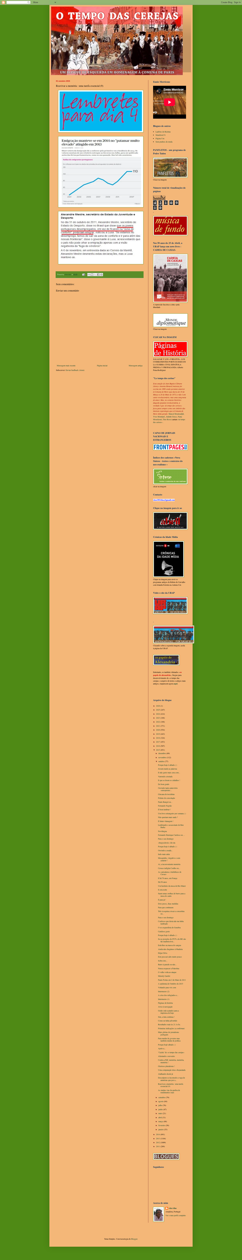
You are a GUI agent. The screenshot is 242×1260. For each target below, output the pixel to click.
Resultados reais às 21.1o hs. (169, 1024)
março (161, 1121)
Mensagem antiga (135, 365)
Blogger (134, 1238)
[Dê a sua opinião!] (92, 274)
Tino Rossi (167, 419)
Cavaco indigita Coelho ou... (169, 868)
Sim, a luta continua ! (166, 1016)
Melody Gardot (164, 976)
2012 (158, 1142)
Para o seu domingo (166, 838)
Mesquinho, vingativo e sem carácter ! (169, 859)
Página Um (160, 138)
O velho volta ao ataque (167, 972)
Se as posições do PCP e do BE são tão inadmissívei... (172, 940)
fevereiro (162, 1125)
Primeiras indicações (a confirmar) (171, 1028)
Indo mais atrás (164, 854)
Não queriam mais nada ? (168, 817)
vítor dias (173, 1208)
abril (160, 1117)
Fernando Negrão (165, 805)
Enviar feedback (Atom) (75, 370)
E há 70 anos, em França (167, 878)
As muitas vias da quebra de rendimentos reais (169, 1091)
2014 (158, 1134)
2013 (158, 1138)
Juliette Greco (171, 416)
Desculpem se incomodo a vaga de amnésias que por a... (171, 1078)
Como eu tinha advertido (167, 1020)
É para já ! (162, 899)
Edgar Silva (162, 953)
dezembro (162, 753)
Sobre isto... (162, 960)
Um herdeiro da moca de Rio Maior (172, 886)
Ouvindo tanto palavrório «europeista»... (168, 789)
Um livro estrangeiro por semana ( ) (172, 813)
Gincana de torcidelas (166, 794)
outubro (161, 761)
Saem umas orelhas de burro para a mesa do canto (171, 894)
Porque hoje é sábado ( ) (167, 765)
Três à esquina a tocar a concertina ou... (171, 912)
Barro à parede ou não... (167, 964)
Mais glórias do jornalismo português (168, 1033)
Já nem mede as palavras (167, 768)
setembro (162, 1097)
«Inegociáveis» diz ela (166, 842)
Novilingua (162, 831)
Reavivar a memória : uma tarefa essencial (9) (170, 1085)
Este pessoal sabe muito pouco (170, 956)
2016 (158, 746)
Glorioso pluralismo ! (166, 1066)
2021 (158, 725)
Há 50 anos (162, 882)
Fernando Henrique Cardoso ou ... (171, 835)
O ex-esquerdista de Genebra (169, 927)
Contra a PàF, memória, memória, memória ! (171, 1061)
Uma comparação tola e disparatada (171, 1070)
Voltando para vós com (167, 987)
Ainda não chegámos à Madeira (170, 949)
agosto (161, 1101)
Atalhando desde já (165, 1074)
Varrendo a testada (165, 776)
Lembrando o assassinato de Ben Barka (171, 826)
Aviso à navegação (165, 1006)
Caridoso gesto (164, 931)
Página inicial (102, 365)
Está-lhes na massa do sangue (169, 945)
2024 (158, 713)
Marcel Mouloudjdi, (176, 413)
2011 (158, 1146)
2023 (158, 717)
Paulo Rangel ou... (165, 802)
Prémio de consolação (166, 798)
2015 (158, 749)
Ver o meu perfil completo (175, 1215)
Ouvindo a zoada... (165, 850)
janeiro (161, 1129)
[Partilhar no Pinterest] (101, 274)
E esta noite (162, 889)
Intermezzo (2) (163, 991)
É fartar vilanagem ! (165, 821)
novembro (162, 757)
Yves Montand (159, 416)
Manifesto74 (160, 135)
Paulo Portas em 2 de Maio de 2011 (172, 980)
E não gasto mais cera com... (169, 772)
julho (160, 1105)
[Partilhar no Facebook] (98, 274)
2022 (158, 721)
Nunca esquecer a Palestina (168, 968)
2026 (158, 705)
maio (160, 1113)
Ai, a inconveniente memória (169, 864)
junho (160, 1109)
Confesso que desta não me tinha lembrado (171, 922)
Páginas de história (165, 1003)
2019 (158, 734)
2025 (158, 709)
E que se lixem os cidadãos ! (169, 780)
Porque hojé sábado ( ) (167, 1044)
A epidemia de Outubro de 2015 (170, 983)
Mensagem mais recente (66, 365)
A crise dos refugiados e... (168, 995)
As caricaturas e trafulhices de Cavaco (169, 873)
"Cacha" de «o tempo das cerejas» (171, 1052)
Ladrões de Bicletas (163, 131)
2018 (158, 737)
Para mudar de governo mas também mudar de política (169, 1039)
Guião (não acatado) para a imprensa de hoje (168, 1011)
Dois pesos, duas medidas (168, 903)
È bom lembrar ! (164, 809)
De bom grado (163, 784)
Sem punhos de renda (164, 141)
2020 (158, 729)
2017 (158, 741)
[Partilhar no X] (95, 274)
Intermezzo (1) (163, 999)
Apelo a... (162, 1048)
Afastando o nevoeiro (166, 1056)
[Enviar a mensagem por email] (89, 274)
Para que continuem (165, 907)
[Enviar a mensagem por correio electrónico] (83, 274)
